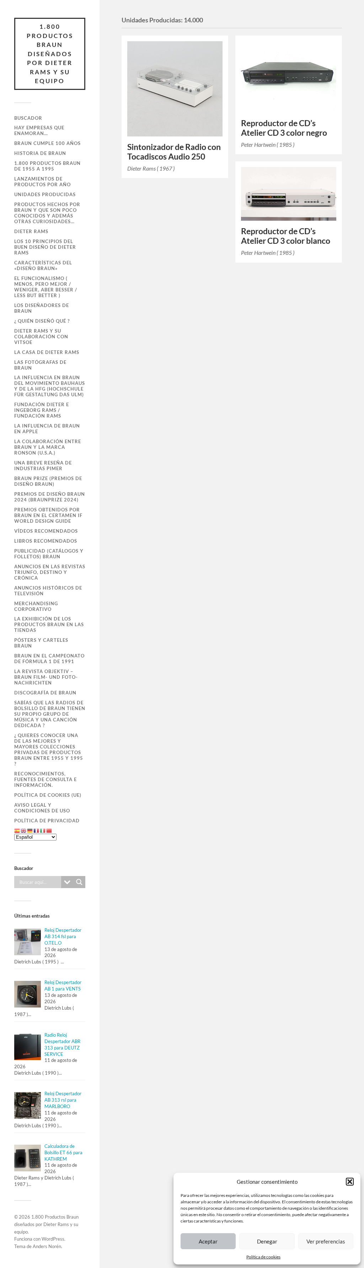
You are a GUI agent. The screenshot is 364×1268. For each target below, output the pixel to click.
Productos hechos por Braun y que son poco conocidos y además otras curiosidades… (47, 213)
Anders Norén (47, 1246)
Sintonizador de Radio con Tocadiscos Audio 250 (174, 151)
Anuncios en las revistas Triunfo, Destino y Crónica (49, 572)
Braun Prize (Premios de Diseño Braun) (48, 481)
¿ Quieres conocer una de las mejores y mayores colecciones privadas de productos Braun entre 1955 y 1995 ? (48, 749)
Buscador (28, 118)
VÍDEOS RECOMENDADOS (46, 531)
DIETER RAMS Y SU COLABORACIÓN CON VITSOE (41, 336)
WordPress (53, 1239)
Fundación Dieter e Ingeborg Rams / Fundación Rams (41, 410)
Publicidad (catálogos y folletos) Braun (49, 553)
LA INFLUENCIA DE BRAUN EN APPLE (47, 428)
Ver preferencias (325, 1241)
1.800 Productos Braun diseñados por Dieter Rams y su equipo (50, 54)
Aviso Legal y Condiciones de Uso (42, 807)
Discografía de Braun (45, 692)
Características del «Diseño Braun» (43, 265)
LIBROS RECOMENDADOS (45, 541)
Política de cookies (263, 1256)
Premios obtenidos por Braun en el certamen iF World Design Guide (48, 515)
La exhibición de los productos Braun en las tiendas (49, 624)
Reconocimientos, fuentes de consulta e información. (45, 779)
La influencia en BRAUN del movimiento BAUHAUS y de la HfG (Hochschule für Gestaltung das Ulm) (49, 386)
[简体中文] (49, 830)
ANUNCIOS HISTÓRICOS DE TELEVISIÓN (48, 590)
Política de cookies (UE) (47, 795)
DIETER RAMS (31, 231)
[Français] (36, 830)
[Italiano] (43, 830)
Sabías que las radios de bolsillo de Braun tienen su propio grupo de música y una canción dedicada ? (49, 714)
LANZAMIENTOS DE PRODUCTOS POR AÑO (42, 181)
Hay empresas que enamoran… (39, 130)
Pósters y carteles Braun (41, 643)
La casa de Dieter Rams (46, 352)
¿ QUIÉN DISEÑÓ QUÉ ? (42, 321)
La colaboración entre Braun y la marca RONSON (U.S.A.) (47, 447)
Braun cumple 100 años (47, 143)
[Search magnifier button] (79, 882)
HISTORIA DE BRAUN (40, 153)
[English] (24, 830)
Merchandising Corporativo (36, 606)
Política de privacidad (47, 820)
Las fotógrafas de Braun (40, 365)
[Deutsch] (30, 830)
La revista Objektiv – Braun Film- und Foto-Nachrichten (46, 677)
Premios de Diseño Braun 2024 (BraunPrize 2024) (49, 497)
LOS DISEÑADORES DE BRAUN (41, 308)
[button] (349, 1181)
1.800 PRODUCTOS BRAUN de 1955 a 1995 (47, 166)
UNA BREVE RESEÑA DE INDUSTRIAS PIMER (43, 465)
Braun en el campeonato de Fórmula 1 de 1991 (49, 658)
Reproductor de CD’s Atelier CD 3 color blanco (285, 236)
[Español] (17, 830)
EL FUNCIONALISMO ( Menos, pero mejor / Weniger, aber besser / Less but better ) (45, 286)
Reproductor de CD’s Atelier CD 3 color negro (284, 128)
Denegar (267, 1241)
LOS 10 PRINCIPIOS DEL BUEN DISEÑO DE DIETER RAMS (45, 247)
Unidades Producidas (45, 194)
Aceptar (208, 1241)
